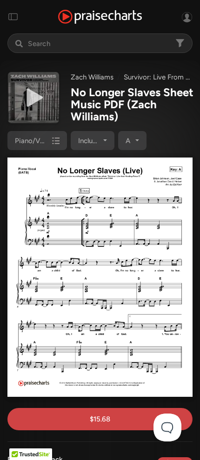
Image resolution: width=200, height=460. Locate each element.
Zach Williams (92, 77)
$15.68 (100, 419)
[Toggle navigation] (13, 16)
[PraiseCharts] (100, 17)
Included (91, 141)
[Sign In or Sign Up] (187, 16)
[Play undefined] (33, 97)
